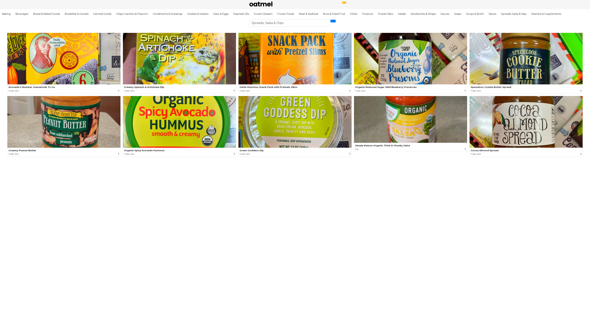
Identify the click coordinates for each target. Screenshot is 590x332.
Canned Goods (102, 13)
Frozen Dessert (263, 13)
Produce (367, 13)
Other (354, 13)
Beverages (21, 13)
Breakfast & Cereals (76, 13)
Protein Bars (385, 13)
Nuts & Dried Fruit (334, 13)
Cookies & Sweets (197, 13)
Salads (402, 13)
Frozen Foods (285, 13)
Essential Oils (241, 13)
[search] (333, 21)
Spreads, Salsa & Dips (513, 13)
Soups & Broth (475, 13)
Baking (6, 13)
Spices (492, 13)
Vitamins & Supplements (546, 13)
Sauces (445, 13)
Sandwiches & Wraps (423, 13)
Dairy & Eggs (220, 13)
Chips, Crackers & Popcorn (132, 13)
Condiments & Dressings (167, 13)
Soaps (457, 13)
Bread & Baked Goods (46, 13)
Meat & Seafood (308, 13)
